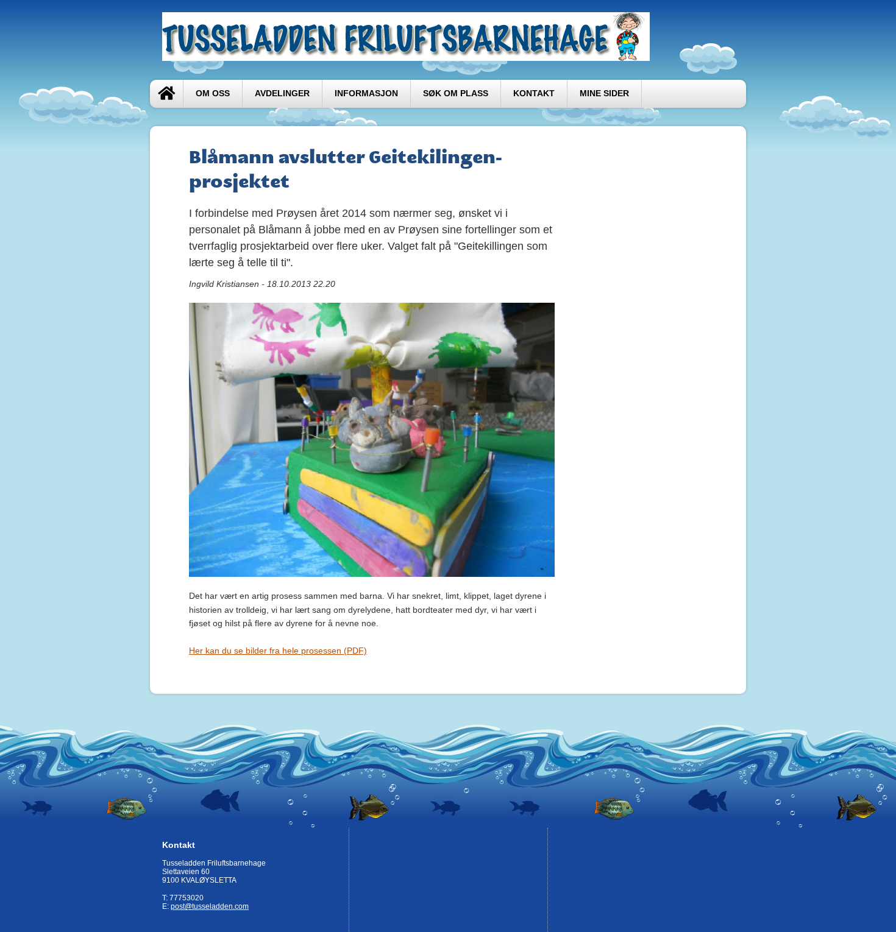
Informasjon (366, 93)
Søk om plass (455, 93)
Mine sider (604, 93)
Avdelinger (282, 93)
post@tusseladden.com (210, 906)
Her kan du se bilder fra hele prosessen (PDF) (278, 650)
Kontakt (534, 93)
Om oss (213, 93)
